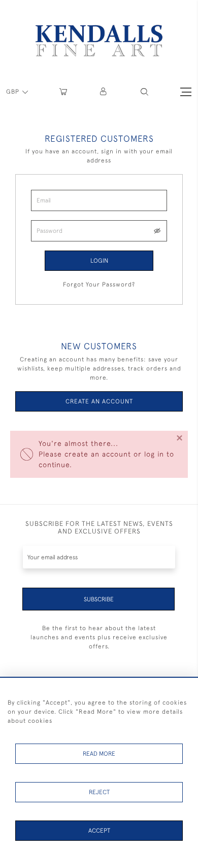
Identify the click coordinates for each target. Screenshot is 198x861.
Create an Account (99, 401)
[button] (144, 92)
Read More (99, 753)
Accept (99, 830)
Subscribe (99, 599)
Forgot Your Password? (99, 284)
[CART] (63, 92)
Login (99, 260)
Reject (99, 792)
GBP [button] (13, 91)
